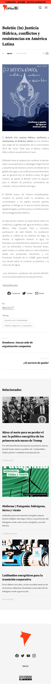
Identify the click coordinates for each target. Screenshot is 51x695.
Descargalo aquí (10, 285)
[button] (46, 7)
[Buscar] (40, 7)
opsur (9, 53)
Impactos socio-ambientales (15, 320)
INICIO (25, 666)
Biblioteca (8, 307)
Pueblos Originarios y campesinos (18, 325)
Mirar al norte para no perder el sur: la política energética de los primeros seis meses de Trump (23, 437)
